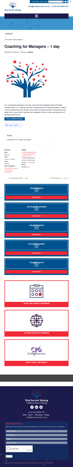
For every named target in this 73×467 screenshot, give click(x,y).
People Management (8, 171)
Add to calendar (14, 125)
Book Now (36, 197)
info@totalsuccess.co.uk (38, 6)
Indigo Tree (50, 462)
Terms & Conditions (33, 462)
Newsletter (35, 1)
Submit (9, 456)
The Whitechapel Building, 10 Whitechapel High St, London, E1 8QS (29, 154)
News (46, 1)
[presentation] (19, 448)
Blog (41, 1)
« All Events (8, 34)
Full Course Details (14, 119)
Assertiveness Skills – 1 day (19, 178)
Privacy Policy (40, 462)
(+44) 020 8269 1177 (60, 6)
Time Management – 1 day (58, 178)
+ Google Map (31, 162)
